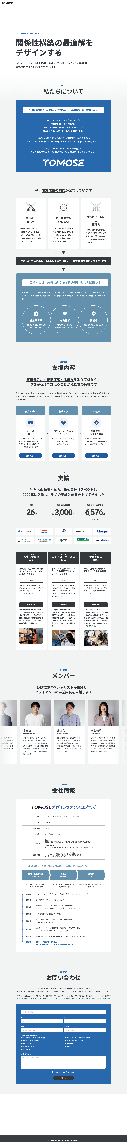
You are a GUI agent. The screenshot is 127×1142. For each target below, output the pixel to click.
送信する (63, 1078)
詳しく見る (30, 455)
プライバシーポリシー (60, 1072)
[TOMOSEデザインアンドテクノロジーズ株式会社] (7, 3)
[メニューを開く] (123, 3)
